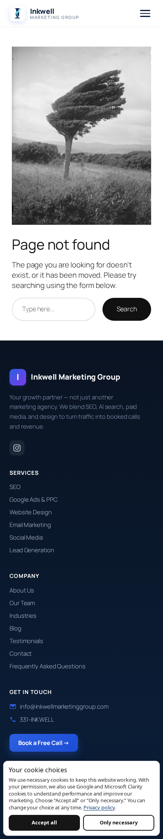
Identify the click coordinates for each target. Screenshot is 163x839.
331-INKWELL (37, 719)
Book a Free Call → (43, 743)
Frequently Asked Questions (47, 666)
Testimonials (26, 641)
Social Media (26, 537)
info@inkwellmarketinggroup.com (64, 706)
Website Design (30, 512)
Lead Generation (31, 550)
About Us (21, 590)
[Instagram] (17, 447)
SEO (15, 487)
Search (127, 309)
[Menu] (145, 13)
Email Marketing (30, 525)
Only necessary (119, 822)
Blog (15, 628)
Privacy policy (99, 807)
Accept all (44, 822)
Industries (22, 615)
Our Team (22, 603)
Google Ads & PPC (33, 499)
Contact (20, 653)
